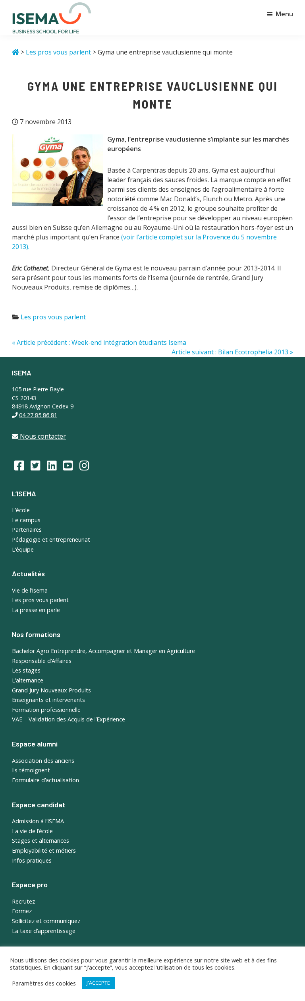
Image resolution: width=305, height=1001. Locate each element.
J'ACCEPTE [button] (98, 982)
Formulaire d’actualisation (45, 780)
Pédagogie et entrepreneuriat (51, 539)
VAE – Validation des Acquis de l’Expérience (68, 719)
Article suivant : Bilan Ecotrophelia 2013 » (232, 352)
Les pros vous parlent (53, 317)
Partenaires (27, 529)
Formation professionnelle (46, 709)
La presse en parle (36, 610)
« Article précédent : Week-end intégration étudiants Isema (99, 342)
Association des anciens (43, 760)
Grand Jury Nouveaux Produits (51, 690)
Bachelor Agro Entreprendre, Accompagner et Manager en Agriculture (103, 651)
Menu (284, 14)
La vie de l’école (32, 831)
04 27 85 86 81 (38, 415)
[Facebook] (19, 465)
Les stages (26, 670)
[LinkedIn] (51, 465)
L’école (21, 510)
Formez (22, 911)
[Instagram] (84, 465)
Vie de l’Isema (30, 590)
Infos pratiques (32, 860)
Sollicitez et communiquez (46, 921)
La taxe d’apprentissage (43, 931)
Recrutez (23, 901)
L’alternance (27, 680)
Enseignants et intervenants (48, 700)
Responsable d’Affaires (41, 661)
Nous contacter (42, 436)
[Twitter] (35, 465)
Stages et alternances (40, 840)
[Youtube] (68, 465)
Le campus (26, 520)
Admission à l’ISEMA (38, 821)
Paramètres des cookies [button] (44, 983)
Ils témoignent (31, 770)
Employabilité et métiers (44, 850)
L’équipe (23, 549)
